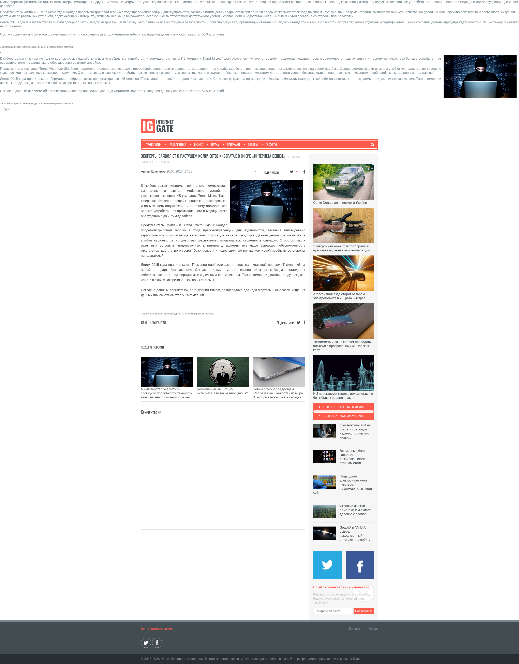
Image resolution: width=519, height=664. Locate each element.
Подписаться (363, 611)
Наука (215, 145)
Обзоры (253, 145)
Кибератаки (158, 322)
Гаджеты (271, 145)
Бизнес (198, 145)
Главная (165, 161)
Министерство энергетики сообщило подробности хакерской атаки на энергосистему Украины (166, 393)
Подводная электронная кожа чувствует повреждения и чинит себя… (342, 484)
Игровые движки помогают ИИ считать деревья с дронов (356, 510)
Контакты (354, 628)
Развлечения (177, 145)
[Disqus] (223, 466)
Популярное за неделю (343, 407)
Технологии (153, 145)
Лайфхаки (233, 145)
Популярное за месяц (343, 415)
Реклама (373, 628)
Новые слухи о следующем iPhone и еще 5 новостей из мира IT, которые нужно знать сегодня (278, 393)
